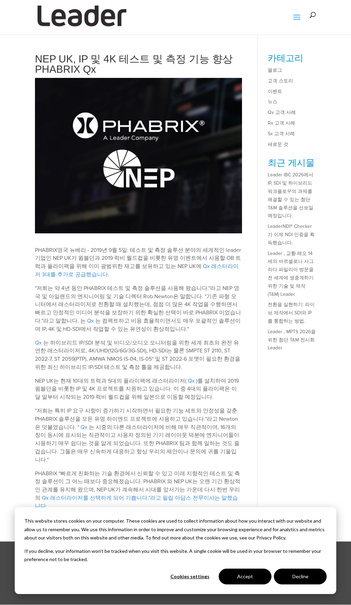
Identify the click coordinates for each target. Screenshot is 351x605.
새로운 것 (278, 144)
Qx (90, 320)
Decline (300, 576)
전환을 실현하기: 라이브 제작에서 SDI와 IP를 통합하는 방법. (291, 313)
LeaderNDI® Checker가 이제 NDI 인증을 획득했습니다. (291, 234)
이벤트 (275, 91)
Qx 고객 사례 (282, 112)
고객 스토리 (280, 81)
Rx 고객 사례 (281, 123)
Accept (245, 576)
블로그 (275, 70)
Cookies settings (189, 576)
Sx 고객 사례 (281, 134)
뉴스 (272, 102)
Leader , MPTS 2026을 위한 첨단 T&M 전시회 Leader (292, 340)
